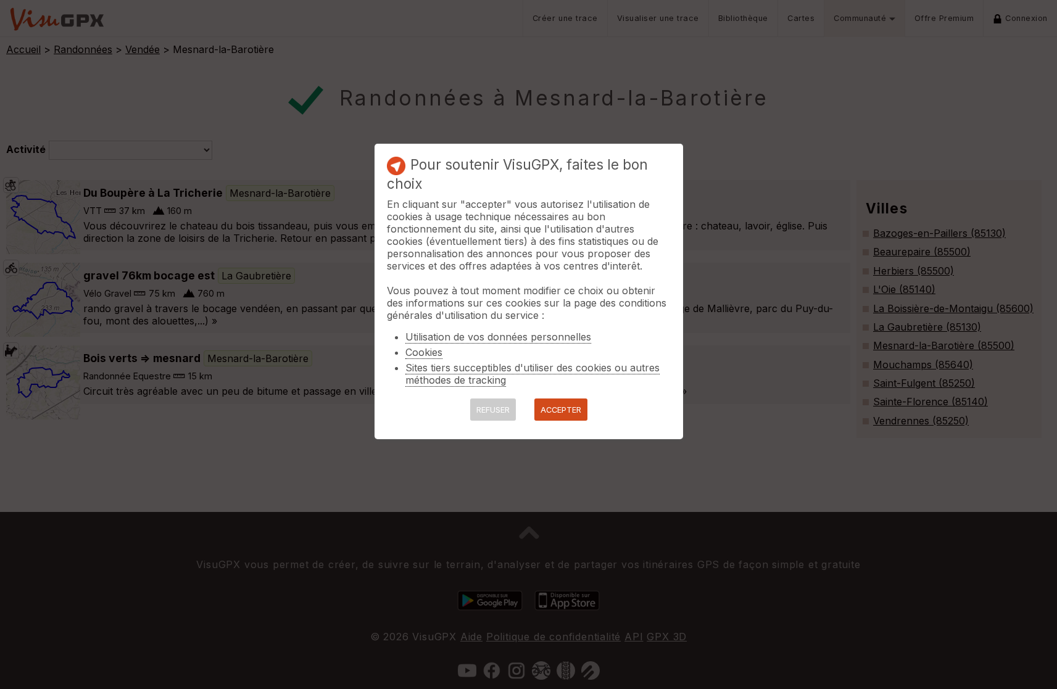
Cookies (423, 352)
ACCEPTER (561, 410)
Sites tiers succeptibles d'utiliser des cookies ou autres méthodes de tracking (532, 373)
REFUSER (493, 410)
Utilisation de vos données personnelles (498, 337)
